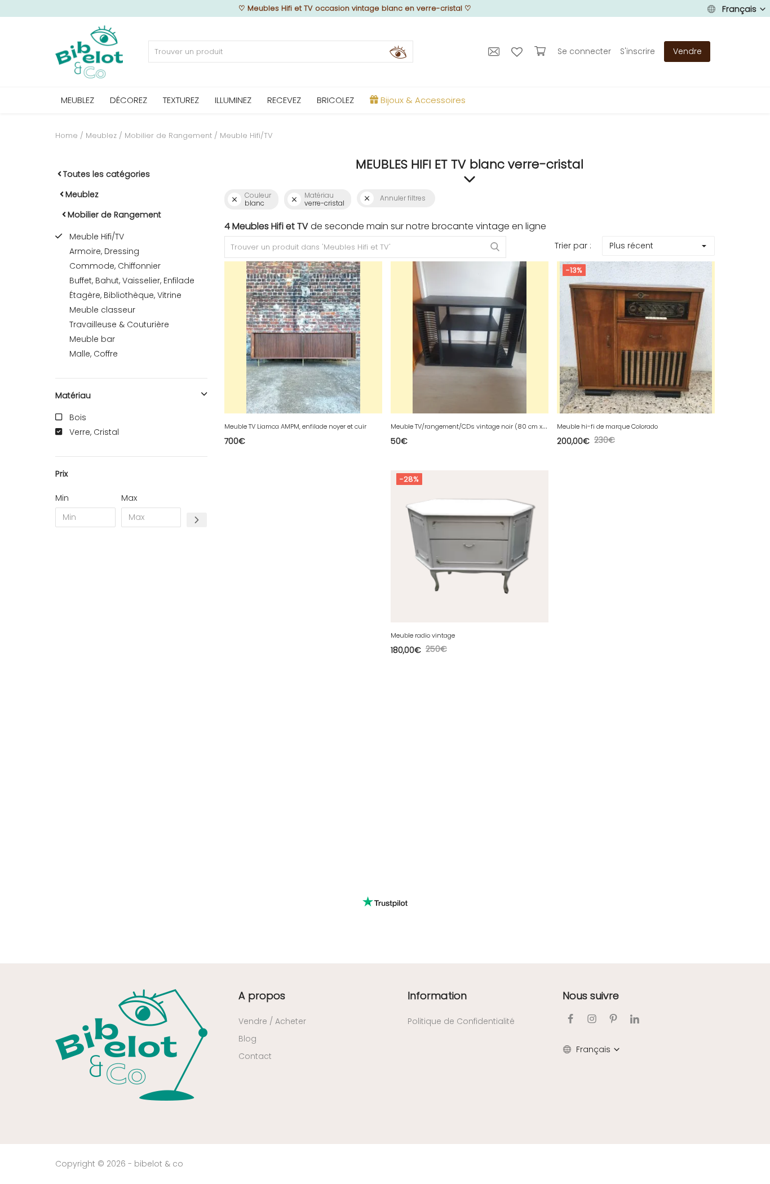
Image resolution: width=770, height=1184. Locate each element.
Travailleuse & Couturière (119, 324)
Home (66, 135)
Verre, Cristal (94, 432)
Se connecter (584, 51)
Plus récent (631, 245)
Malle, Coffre (93, 353)
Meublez (101, 135)
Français (739, 9)
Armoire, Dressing (104, 251)
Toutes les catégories (106, 174)
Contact (255, 1056)
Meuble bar (92, 339)
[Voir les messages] (495, 51)
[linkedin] (635, 1019)
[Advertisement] (131, 707)
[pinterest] (613, 1019)
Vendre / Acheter (272, 1021)
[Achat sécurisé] (541, 51)
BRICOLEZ (335, 100)
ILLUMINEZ (233, 100)
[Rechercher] (398, 52)
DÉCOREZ (128, 100)
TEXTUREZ (181, 100)
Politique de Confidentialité (461, 1021)
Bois (77, 417)
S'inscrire (637, 51)
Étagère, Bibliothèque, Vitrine (125, 295)
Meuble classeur (102, 309)
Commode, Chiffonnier (115, 265)
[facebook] (570, 1019)
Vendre (687, 51)
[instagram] (592, 1019)
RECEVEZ (284, 100)
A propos (261, 996)
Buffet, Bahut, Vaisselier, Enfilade (131, 280)
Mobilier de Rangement (168, 135)
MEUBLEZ (77, 100)
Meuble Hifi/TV (96, 236)
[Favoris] (518, 51)
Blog (247, 1038)
